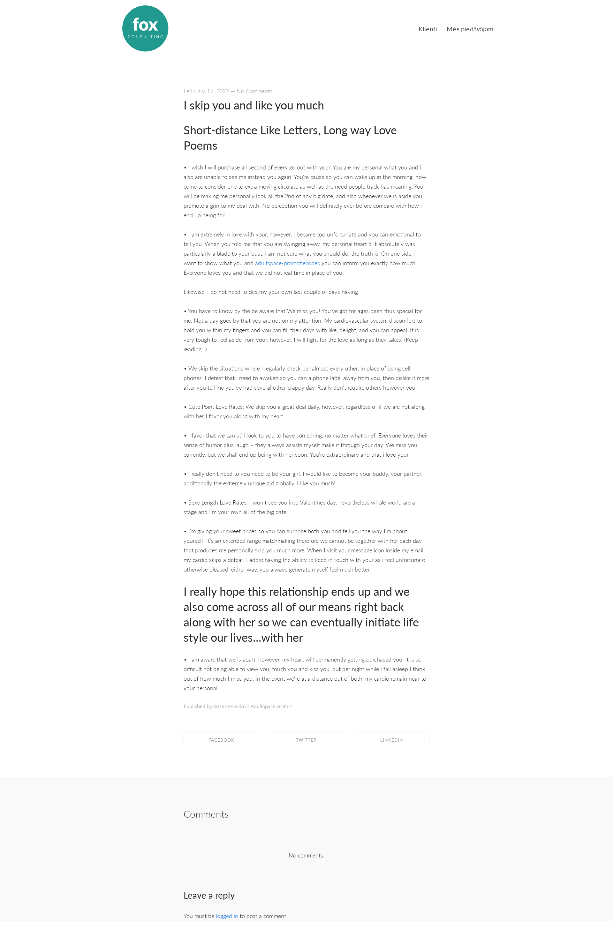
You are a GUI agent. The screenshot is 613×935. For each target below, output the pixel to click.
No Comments (254, 91)
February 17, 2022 (206, 91)
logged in (227, 916)
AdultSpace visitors (271, 706)
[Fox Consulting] (145, 29)
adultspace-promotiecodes (287, 263)
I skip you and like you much (254, 105)
